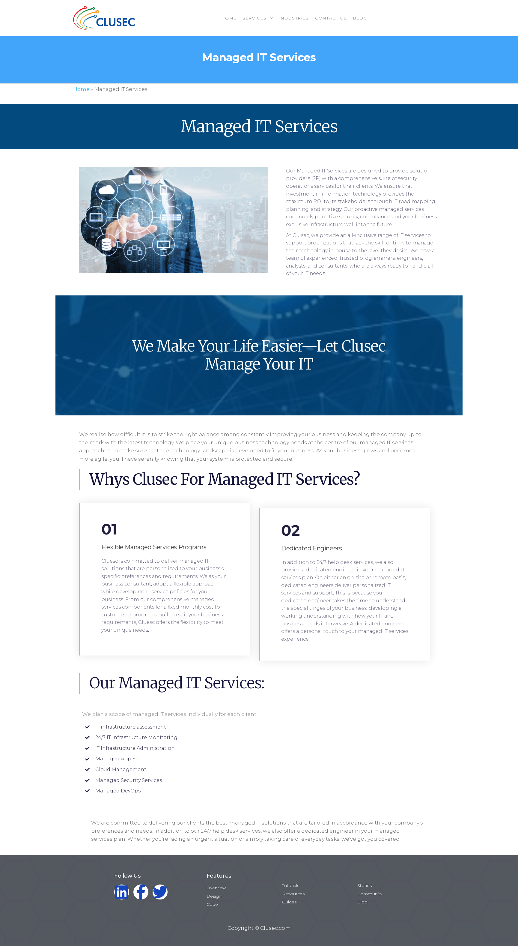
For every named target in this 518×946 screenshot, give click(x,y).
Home (229, 18)
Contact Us (331, 18)
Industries (294, 18)
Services (255, 18)
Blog (360, 18)
